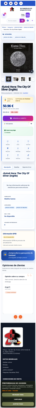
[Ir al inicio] (12, 9)
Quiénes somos (7, 362)
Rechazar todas (18, 394)
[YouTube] (6, 3)
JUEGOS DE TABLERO (28, 27)
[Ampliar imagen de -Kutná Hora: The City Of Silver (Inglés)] (18, 57)
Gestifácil (25, 93)
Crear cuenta (28, 15)
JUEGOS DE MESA (18, 27)
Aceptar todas (18, 404)
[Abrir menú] (32, 21)
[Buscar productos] (22, 21)
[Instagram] (21, 3)
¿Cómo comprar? (8, 370)
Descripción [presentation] (7, 167)
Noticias (5, 365)
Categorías (10, 27)
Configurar (18, 399)
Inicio (4, 27)
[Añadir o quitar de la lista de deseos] (31, 124)
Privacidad (15, 390)
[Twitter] (11, 3)
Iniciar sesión (23, 15)
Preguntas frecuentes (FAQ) (11, 372)
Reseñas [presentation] (16, 167)
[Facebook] (16, 3)
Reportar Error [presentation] (27, 167)
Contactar (6, 367)
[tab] (7, 167)
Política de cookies (6, 390)
